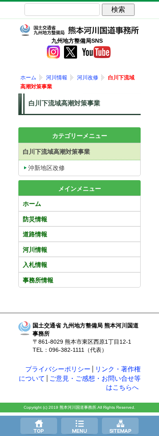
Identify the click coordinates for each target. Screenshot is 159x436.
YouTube (96, 52)
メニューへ (79, 426)
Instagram (53, 52)
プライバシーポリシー (58, 369)
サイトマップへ (120, 426)
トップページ (38, 426)
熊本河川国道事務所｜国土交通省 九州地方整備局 (79, 30)
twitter (70, 52)
